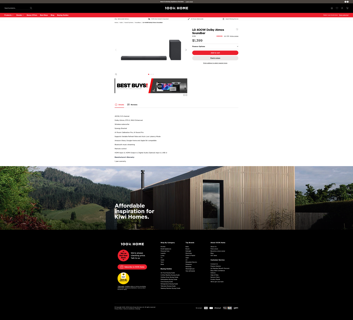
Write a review (234, 36)
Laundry (163, 253)
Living (162, 255)
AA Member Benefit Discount (220, 268)
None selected (343, 15)
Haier (187, 257)
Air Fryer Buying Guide (168, 272)
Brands (19, 15)
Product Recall (215, 279)
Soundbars (138, 22)
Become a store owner (218, 251)
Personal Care (165, 251)
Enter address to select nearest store (215, 63)
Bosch (187, 249)
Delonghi (188, 251)
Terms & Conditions (128, 308)
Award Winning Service (231, 19)
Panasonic (189, 264)
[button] (345, 2)
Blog (52, 15)
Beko (187, 246)
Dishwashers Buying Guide (169, 279)
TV (161, 257)
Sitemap (138, 308)
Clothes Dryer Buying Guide (169, 277)
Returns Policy (215, 277)
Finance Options (216, 266)
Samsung (188, 266)
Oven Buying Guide (167, 281)
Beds (162, 264)
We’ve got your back (217, 281)
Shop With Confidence (218, 270)
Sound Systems (128, 22)
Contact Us (214, 264)
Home (116, 22)
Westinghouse (190, 268)
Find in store (215, 58)
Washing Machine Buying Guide (170, 288)
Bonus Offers (32, 15)
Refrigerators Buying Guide (169, 284)
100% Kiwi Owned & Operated (160, 19)
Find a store (214, 249)
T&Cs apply (121, 286)
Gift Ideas (214, 255)
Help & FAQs (215, 275)
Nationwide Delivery (123, 19)
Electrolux (189, 253)
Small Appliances (166, 249)
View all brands (190, 271)
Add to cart (215, 53)
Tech (162, 262)
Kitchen (163, 246)
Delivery (213, 272)
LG (186, 260)
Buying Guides (62, 15)
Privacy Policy (118, 308)
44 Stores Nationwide (197, 19)
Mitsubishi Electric (191, 262)
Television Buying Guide (168, 286)
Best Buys (44, 15)
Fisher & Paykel (190, 255)
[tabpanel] (151, 50)
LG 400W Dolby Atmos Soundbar (153, 22)
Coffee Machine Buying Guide (170, 275)
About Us (213, 246)
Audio (121, 22)
